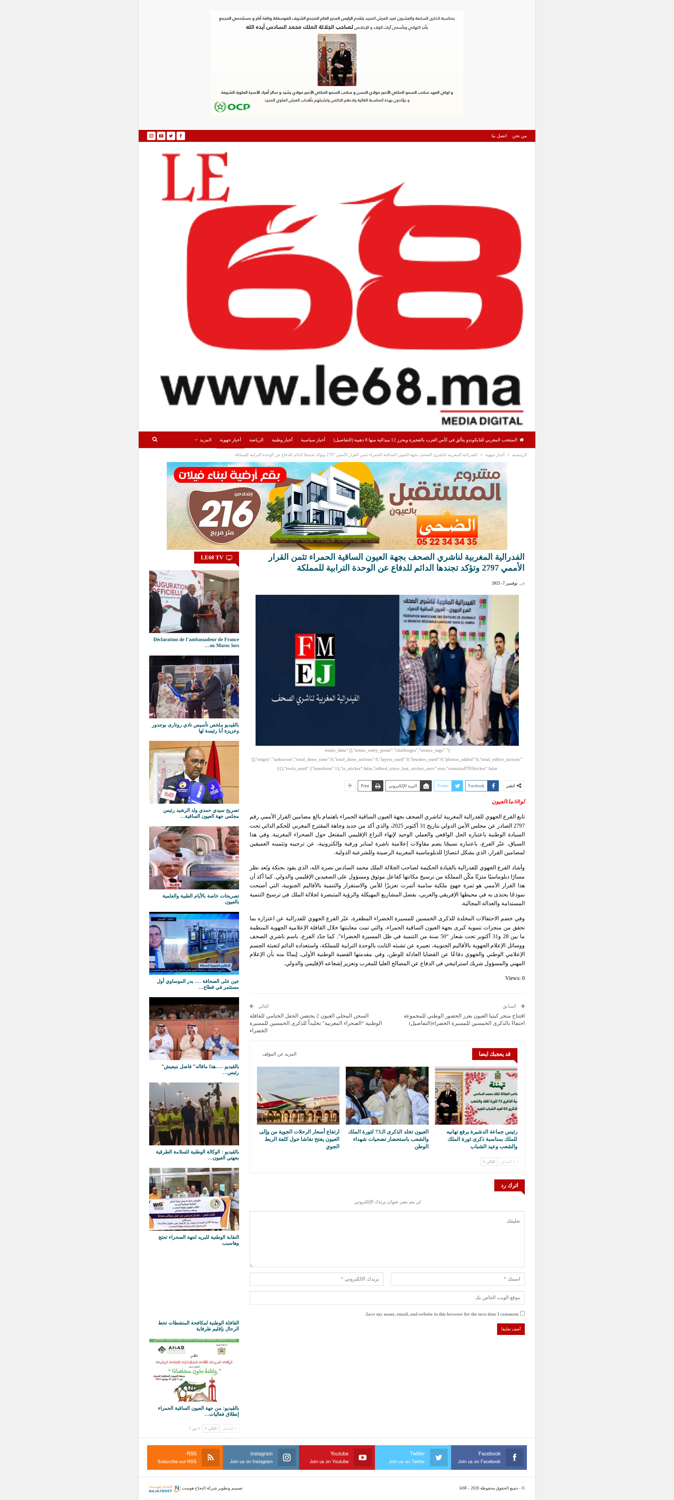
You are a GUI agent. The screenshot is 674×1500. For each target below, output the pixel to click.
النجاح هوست (193, 1488)
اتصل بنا (499, 135)
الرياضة (256, 439)
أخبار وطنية (282, 439)
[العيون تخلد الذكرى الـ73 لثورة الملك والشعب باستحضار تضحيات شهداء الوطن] (387, 1096)
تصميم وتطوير (230, 1488)
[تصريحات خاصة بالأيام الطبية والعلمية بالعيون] (194, 857)
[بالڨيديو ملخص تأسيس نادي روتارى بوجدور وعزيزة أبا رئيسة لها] (194, 687)
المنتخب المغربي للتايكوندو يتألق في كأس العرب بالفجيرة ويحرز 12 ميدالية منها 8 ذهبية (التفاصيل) (425, 439)
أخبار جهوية (230, 439)
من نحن (519, 135)
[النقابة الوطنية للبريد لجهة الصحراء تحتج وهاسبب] (194, 1199)
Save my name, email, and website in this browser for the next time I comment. (441, 1314)
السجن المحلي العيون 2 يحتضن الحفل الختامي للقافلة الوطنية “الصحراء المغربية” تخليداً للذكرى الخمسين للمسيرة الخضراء (316, 1023)
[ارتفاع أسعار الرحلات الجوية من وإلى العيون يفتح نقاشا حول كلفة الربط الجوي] (298, 1096)
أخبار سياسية (313, 439)
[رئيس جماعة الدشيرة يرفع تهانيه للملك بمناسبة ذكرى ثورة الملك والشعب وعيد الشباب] (476, 1096)
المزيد (206, 439)
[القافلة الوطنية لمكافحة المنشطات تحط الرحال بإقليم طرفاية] (194, 1284)
